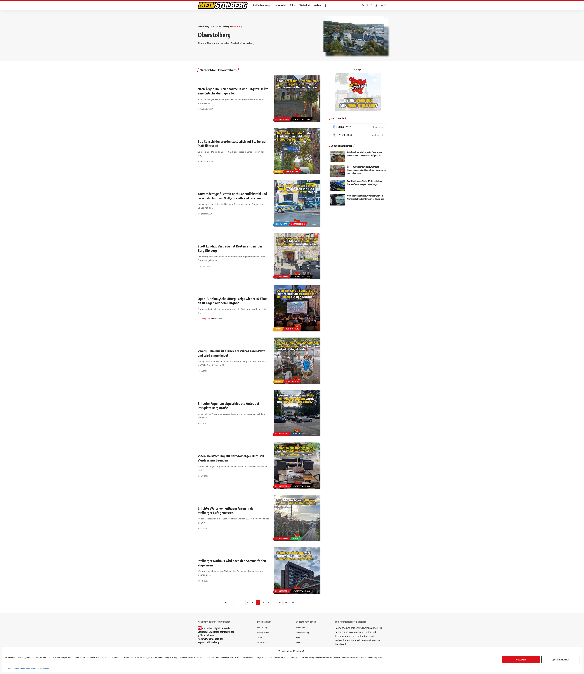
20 (280, 602)
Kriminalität (281, 224)
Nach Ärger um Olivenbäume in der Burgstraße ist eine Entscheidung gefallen (233, 91)
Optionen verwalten (560, 659)
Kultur (278, 171)
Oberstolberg (282, 119)
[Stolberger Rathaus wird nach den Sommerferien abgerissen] (297, 570)
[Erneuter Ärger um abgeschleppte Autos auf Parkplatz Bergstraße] (297, 413)
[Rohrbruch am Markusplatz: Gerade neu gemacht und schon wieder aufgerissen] (337, 156)
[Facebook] (358, 127)
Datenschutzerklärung (29, 668)
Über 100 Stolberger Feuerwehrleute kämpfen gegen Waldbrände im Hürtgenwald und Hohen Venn (366, 169)
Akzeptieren (521, 659)
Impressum (44, 668)
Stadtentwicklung (301, 119)
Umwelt (296, 539)
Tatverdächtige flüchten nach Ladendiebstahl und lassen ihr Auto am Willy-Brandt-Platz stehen (232, 196)
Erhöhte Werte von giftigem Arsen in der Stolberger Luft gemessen (226, 510)
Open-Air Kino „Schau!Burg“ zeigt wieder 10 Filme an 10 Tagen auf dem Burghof (232, 300)
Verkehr (296, 434)
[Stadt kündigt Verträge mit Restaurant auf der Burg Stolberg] (297, 256)
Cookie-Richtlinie (12, 668)
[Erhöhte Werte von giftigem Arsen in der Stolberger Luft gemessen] (297, 518)
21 (286, 602)
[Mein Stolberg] (223, 5)
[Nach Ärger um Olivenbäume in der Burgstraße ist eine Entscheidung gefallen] (297, 98)
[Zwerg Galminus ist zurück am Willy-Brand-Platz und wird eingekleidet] (297, 361)
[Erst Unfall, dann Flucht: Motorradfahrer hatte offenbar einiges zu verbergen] (337, 185)
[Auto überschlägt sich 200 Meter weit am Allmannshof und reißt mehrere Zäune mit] (337, 200)
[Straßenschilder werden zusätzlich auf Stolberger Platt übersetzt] (297, 151)
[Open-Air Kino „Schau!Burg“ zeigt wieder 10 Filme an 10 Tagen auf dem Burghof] (297, 308)
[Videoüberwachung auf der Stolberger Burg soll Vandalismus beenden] (297, 465)
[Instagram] (358, 135)
